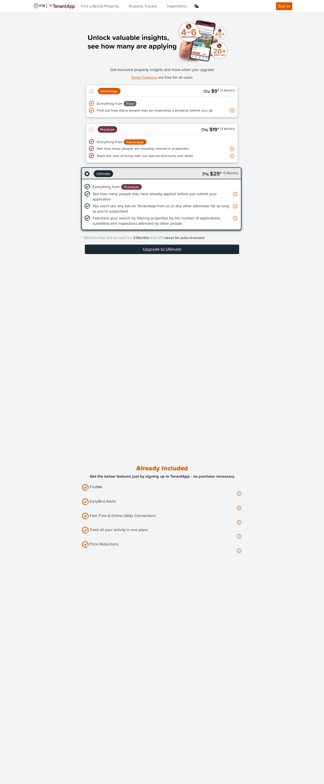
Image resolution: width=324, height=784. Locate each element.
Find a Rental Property (100, 6)
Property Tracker (143, 6)
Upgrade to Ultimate (162, 249)
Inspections (176, 6)
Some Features (144, 77)
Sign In (284, 6)
